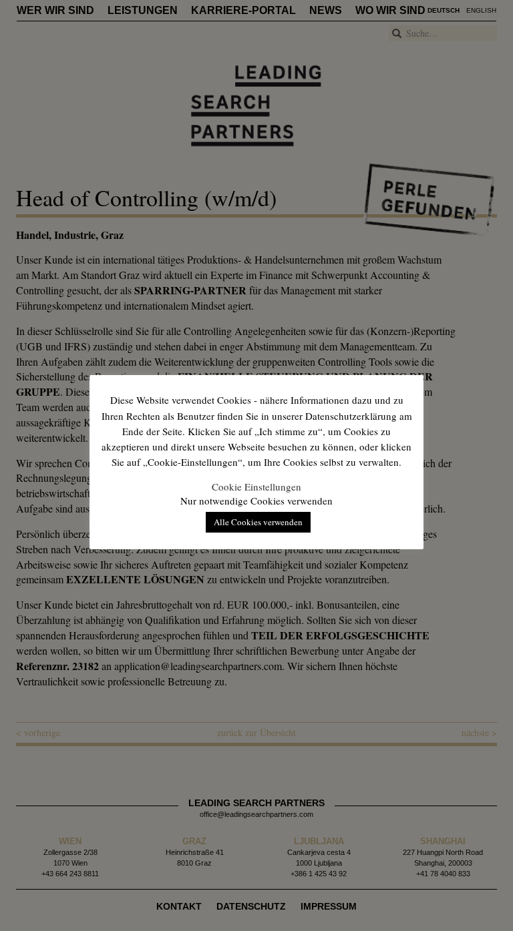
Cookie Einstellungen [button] (256, 486)
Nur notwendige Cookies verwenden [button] (256, 500)
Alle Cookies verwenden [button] (258, 522)
